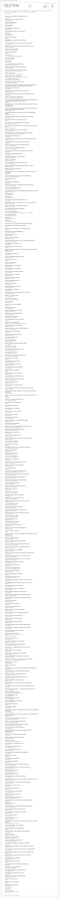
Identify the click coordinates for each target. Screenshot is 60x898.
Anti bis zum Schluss (9, 139)
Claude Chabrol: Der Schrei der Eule (14, 378)
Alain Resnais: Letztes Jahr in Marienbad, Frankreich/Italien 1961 (21, 190)
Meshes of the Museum (9, 163)
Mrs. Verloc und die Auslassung (11, 645)
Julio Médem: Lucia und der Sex (13, 749)
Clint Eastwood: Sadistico (11, 441)
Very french (7, 305)
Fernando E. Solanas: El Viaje (12, 794)
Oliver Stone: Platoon (10, 450)
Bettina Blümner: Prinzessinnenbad (14, 231)
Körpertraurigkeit (8, 62)
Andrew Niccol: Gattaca (11, 662)
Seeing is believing (8, 610)
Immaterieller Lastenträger (10, 631)
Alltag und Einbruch (8, 728)
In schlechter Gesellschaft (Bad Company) (16, 69)
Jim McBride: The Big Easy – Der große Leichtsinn (17, 447)
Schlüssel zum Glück (9, 341)
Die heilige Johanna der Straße (11, 188)
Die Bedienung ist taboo (9, 607)
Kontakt (51, 3)
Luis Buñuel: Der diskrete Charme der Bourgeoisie (18, 627)
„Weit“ (6, 120)
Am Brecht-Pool (8, 553)
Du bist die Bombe (8, 154)
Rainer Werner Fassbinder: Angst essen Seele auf (17, 594)
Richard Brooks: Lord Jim (11, 773)
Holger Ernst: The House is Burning (14, 271)
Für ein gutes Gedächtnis (10, 547)
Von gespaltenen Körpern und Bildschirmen (13, 427)
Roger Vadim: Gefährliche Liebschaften (15, 809)
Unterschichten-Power (9, 296)
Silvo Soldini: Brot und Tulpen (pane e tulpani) (16, 612)
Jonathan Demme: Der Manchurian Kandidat (16, 343)
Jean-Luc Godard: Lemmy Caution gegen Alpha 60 (17, 546)
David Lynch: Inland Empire (11, 237)
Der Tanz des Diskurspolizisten (11, 798)
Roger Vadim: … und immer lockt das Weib (15, 653)
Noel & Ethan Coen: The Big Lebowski (14, 727)
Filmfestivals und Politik (9, 169)
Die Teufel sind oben (9, 466)
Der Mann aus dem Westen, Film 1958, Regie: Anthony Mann (19, 46)
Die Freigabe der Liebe (9, 353)
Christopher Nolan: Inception (12, 135)
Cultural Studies (34, 10)
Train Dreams (8, 34)
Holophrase (7, 744)
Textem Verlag (5, 0)
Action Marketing (8, 290)
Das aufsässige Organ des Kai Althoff (12, 823)
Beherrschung (7, 853)
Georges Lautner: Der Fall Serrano (14, 465)
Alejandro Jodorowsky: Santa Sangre (15, 156)
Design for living (8, 680)
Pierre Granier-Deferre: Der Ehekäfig (14, 737)
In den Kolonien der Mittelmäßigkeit (11, 176)
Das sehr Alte (7, 244)
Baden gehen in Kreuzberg (10, 232)
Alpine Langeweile (8, 810)
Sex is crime (7, 406)
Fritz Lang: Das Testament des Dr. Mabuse (15, 811)
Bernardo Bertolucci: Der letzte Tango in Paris (17, 555)
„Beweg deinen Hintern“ (9, 780)
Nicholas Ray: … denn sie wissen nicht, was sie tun (17, 647)
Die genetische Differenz (9, 698)
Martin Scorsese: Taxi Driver (12, 482)
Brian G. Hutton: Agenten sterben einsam (15, 721)
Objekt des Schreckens (9, 768)
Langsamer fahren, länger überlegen (12, 299)
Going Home (7, 686)
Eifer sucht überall (8, 415)
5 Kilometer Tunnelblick (9, 238)
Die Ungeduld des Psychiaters (11, 577)
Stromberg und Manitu (11, 22)
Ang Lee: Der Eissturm (10, 340)
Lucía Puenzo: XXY (9, 193)
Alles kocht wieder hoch (9, 59)
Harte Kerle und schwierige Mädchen (12, 568)
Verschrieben (7, 683)
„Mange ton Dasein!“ (9, 421)
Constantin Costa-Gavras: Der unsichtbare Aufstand (18, 806)
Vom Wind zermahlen (9, 47)
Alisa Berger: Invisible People (12, 28)
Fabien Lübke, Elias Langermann (13, 75)
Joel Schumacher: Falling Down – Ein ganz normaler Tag (19, 685)
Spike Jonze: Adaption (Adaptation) (13, 367)
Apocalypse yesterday (9, 538)
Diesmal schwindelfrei (9, 513)
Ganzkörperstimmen (9, 816)
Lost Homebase (8, 412)
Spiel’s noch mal (8, 254)
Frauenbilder (7, 397)
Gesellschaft (18, 10)
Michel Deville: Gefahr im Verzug (13, 334)
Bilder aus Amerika (8, 272)
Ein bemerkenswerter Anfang (10, 867)
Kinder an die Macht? (9, 166)
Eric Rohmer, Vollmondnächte (13, 402)
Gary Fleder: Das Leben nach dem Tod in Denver (17, 473)
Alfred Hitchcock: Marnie (11, 515)
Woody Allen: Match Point (11, 295)
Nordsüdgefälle (8, 873)
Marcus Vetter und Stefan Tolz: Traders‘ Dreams (17, 228)
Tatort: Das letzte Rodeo (11, 878)
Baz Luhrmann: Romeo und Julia (13, 746)
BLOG (5, 10)
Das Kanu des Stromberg (10, 23)
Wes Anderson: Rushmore (11, 761)
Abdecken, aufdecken (9, 750)
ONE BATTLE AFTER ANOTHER (11, 50)
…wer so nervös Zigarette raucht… (11, 522)
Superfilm (7, 53)
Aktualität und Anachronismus (10, 218)
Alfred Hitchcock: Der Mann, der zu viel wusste (17, 500)
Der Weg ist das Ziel (9, 795)
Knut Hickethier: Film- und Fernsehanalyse (16, 119)
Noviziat (6, 179)
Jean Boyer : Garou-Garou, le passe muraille (16, 328)
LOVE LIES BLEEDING (9, 58)
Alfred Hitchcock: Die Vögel (12, 521)
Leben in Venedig (8, 613)
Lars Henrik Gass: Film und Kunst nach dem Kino (17, 122)
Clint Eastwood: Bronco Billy (12, 567)
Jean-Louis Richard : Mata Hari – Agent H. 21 (16, 718)
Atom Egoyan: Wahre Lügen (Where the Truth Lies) (17, 292)
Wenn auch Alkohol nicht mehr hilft (11, 356)
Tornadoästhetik (8, 182)
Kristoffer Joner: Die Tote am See (13, 310)
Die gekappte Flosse (9, 194)
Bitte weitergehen (8, 628)
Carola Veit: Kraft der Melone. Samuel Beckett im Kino (19, 150)
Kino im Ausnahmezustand (11, 211)
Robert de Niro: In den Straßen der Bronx (16, 479)
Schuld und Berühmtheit (9, 689)
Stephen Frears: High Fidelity (12, 370)
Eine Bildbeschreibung (9, 91)
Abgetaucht (7, 716)
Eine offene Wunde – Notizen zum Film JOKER (14, 97)
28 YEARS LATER (8, 55)
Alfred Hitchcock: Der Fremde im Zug (14, 497)
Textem (1, 0)
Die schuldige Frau (8, 495)
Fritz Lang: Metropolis (11, 814)
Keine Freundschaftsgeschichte (11, 65)
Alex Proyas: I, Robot (10, 346)
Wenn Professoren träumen (10, 400)
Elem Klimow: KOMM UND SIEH (12, 87)
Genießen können (8, 732)
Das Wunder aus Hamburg (10, 838)
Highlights (7, 666)
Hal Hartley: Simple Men (11, 337)
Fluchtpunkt (7, 756)
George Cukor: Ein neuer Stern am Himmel (15, 734)
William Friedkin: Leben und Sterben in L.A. (15, 476)
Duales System (8, 762)
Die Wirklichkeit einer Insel (10, 562)
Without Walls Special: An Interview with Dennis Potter (19, 184)
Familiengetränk (8, 759)
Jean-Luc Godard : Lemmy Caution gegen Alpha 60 (17, 543)
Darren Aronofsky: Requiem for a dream (15, 673)
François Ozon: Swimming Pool (13, 606)
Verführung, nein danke (9, 657)
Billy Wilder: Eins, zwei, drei (12, 758)
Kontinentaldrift (8, 777)
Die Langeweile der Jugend (12, 78)
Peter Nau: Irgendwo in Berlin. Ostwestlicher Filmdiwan (19, 116)
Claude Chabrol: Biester (11, 381)
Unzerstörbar (7, 41)
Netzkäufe (7, 229)
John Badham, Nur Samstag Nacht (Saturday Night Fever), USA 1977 (21, 779)
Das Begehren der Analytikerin (11, 841)
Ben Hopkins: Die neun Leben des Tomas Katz (16, 676)
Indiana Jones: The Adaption (12, 316)
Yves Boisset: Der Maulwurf (12, 564)
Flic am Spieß (7, 200)
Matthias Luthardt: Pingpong (12, 277)
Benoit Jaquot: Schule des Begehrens (14, 609)
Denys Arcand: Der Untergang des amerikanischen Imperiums (20, 667)
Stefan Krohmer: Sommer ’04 (12, 280)
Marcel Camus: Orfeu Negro (12, 322)
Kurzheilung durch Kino (9, 263)
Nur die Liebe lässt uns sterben (11, 442)
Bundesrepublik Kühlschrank (10, 595)
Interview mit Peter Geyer (10, 206)
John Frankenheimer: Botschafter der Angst (16, 724)
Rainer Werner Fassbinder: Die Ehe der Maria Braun (18, 597)
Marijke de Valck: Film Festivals (13, 168)
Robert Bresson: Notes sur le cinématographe (17, 144)
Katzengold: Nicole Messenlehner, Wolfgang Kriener (19, 223)
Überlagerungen (8, 753)
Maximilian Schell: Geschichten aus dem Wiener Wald (18, 800)
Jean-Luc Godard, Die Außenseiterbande (15, 540)
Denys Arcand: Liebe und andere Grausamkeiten (17, 670)
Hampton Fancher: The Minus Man (13, 650)
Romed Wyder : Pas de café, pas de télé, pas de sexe (18, 854)
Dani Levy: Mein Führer (10, 262)
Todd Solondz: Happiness (11, 405)
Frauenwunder (8, 598)
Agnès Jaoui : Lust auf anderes (13, 304)
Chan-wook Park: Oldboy (11, 352)
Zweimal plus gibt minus (9, 287)
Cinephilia (7, 173)
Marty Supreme (9, 25)
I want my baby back (9, 738)
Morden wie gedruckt (9, 388)
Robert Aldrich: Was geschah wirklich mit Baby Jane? (18, 579)
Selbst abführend (8, 669)
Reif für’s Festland (8, 639)
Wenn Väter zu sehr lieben (10, 475)
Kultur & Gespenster (12, 0)
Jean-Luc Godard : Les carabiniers (14, 549)
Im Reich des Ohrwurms (9, 501)
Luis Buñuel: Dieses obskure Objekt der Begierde (17, 624)
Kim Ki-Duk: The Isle (9, 740)
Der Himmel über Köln (9, 257)
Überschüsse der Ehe (9, 519)
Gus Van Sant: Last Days (11, 259)
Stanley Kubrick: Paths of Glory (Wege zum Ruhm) (17, 782)
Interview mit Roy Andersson (10, 209)
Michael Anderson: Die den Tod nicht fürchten (17, 764)
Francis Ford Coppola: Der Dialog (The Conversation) (18, 659)
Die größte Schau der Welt (10, 157)
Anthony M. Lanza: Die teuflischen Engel (15, 875)
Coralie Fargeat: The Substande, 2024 (14, 64)
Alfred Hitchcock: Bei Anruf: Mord (14, 506)
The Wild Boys (8, 94)
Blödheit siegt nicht (8, 859)
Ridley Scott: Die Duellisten (12, 633)
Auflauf (6, 531)
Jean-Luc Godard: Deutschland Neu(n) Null (16, 527)
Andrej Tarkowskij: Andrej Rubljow (14, 679)
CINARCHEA (7, 142)
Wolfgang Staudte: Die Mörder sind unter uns (17, 863)
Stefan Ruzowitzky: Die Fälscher (13, 246)
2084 (6, 879)
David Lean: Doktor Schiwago (12, 570)
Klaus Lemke (8, 196)
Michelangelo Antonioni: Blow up (13, 524)
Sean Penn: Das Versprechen (12, 459)
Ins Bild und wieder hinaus (10, 550)
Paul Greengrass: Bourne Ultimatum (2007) (15, 225)
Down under (7, 888)
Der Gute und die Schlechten (10, 145)
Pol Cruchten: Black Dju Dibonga (13, 791)
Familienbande (8, 344)
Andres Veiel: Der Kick (10, 283)
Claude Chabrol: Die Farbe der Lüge (14, 376)
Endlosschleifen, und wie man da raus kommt (13, 634)
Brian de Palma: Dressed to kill (13, 435)
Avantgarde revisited (9, 308)
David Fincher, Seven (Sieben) (12, 423)
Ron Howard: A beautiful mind (12, 361)
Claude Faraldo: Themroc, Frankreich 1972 (16, 199)
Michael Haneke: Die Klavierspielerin (14, 828)
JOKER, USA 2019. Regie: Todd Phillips (14, 96)
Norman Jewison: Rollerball (12, 691)
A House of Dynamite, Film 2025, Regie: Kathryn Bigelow (18, 43)
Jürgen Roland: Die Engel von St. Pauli (14, 872)
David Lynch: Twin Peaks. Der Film (13, 411)
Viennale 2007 (8, 217)
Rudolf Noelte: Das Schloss (12, 860)
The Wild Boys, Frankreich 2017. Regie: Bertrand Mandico (19, 93)
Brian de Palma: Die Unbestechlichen (14, 429)
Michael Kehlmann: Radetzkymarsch (14, 630)
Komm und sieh (8, 88)
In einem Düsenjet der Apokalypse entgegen (13, 56)
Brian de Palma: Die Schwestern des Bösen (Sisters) (18, 426)
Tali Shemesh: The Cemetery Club (13, 243)
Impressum (54, 3)
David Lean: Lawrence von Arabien (13, 573)
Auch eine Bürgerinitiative (10, 483)
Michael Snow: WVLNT (10, 307)
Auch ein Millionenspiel (9, 870)
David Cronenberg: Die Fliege (12, 697)
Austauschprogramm (9, 792)
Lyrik (38, 10)
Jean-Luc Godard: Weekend (12, 537)
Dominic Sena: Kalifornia (11, 453)
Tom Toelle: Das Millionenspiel (13, 866)
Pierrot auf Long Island (9, 338)
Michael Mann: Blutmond (11, 417)
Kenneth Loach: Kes (10, 803)
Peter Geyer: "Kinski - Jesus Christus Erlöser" (17, 205)
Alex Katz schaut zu (9, 436)
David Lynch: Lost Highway (11, 414)
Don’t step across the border (10, 478)
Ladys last (7, 359)
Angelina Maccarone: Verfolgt (13, 265)
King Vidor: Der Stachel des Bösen (13, 585)
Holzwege (7, 332)
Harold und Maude (8, 266)
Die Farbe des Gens (9, 368)
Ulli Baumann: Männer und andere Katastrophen (17, 843)
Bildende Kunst (48, 10)
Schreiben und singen (9, 535)
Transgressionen (8, 29)
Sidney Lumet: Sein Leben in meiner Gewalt (15, 485)
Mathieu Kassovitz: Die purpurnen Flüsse (15, 462)
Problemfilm (9, 13)
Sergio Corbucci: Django (11, 444)
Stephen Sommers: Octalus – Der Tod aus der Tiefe (18, 767)
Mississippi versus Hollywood (10, 317)
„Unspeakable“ (8, 151)
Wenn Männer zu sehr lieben (10, 504)
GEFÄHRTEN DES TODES (10, 82)
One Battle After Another (11, 49)
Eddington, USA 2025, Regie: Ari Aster (14, 19)
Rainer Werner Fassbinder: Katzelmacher (15, 591)
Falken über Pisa (8, 804)
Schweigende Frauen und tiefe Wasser (12, 741)
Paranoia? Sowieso (8, 374)
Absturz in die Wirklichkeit (10, 311)
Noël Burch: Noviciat (10, 178)
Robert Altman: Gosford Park (12, 364)
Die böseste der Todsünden (10, 424)
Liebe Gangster (8, 489)
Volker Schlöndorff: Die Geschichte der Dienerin (17, 175)
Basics (6, 882)
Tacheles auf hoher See (9, 281)
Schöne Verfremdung (9, 314)
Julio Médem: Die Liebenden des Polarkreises (16, 752)
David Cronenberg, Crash (11, 694)
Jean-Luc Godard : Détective (12, 530)
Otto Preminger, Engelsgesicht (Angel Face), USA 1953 (18, 582)
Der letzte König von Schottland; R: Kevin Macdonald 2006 (20, 240)
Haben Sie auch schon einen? (10, 347)
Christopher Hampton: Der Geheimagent (15, 644)
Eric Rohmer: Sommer (10, 706)
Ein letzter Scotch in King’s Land (11, 241)
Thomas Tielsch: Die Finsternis (12, 274)
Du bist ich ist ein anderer (10, 677)
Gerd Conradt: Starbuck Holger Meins (15, 588)
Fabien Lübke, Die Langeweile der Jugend (13, 79)
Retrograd (7, 320)
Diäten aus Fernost (8, 302)
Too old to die (7, 469)
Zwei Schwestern (8, 580)
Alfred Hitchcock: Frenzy (11, 503)
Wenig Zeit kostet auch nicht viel (11, 835)
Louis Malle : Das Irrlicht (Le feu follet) (15, 355)
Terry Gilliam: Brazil (10, 665)
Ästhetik (28, 10)
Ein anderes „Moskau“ (9, 586)
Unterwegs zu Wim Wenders (10, 215)
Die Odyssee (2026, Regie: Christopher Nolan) (16, 16)
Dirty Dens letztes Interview (10, 185)
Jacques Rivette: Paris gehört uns (14, 373)
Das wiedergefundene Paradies (11, 556)
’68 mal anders (8, 386)
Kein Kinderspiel (8, 885)
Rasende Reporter (8, 619)
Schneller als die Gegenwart (10, 507)
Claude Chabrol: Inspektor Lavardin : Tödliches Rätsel (19, 387)
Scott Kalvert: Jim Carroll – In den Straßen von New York (20, 688)
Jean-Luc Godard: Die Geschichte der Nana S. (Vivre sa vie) (19, 552)
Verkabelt (7, 226)
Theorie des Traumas (9, 439)
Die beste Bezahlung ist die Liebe (11, 516)
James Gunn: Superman (11, 52)
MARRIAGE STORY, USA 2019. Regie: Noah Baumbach (17, 90)
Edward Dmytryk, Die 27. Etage (12, 576)
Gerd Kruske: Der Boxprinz (12, 837)
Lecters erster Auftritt (9, 418)
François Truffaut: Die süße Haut (13, 621)
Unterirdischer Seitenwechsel (10, 350)
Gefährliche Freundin (9, 68)
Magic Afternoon (8, 592)
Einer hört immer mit (9, 383)
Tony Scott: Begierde (10, 468)
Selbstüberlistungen (9, 663)
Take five (6, 371)
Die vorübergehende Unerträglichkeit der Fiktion (14, 692)
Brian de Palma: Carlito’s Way (12, 432)
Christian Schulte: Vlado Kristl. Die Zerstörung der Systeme (20, 138)
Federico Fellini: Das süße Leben (13, 618)
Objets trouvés (8, 525)
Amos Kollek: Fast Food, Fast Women (14, 561)
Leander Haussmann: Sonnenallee (14, 615)
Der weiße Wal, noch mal (10, 771)
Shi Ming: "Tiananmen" (10, 159)
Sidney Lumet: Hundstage (11, 488)
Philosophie (24, 10)
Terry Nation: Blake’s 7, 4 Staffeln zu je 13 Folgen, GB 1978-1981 (20, 202)
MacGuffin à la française (9, 377)
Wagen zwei (7, 844)
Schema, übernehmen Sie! (10, 826)
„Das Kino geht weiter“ (9, 130)
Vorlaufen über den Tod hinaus (11, 559)
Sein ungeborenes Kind (9, 106)
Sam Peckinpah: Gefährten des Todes (14, 81)
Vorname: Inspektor (9, 393)
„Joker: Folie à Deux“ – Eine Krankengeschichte (14, 74)
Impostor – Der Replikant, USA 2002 (13, 153)
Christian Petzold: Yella (11, 234)
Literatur (14, 10)
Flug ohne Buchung (8, 235)
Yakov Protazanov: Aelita (11, 817)
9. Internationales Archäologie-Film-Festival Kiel (17, 141)
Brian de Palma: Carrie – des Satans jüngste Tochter (18, 438)
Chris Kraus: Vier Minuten (11, 253)
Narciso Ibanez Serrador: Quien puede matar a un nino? (19, 165)
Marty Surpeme (8, 26)
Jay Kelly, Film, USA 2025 (11, 37)
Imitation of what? (8, 648)
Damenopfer (7, 864)
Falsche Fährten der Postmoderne (11, 448)
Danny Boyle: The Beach (11, 638)
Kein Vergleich (7, 117)
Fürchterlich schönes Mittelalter (11, 457)
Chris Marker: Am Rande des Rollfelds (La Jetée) (17, 558)
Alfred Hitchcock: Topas (11, 518)
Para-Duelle (7, 445)
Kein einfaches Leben (9, 35)
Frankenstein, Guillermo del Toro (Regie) (15, 40)
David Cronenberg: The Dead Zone (13, 700)
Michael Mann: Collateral (11, 358)
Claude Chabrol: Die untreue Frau (14, 384)
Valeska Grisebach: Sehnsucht (13, 286)
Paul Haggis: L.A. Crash (11, 298)
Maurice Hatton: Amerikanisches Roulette (16, 470)
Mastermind (7, 32)
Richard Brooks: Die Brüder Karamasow (15, 776)
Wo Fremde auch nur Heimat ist (11, 492)
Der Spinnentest (8, 651)
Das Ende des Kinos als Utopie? (11, 123)
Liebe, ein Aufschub (8, 625)
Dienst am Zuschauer (9, 365)
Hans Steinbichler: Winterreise (13, 268)
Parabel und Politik (8, 813)
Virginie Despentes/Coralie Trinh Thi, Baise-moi (16, 656)
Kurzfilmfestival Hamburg (12, 289)
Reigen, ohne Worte (9, 326)
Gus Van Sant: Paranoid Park (12, 181)
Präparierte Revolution (9, 819)
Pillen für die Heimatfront (9, 110)
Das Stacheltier (9, 890)
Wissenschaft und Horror (10, 454)
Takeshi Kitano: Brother (11, 703)
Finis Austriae (7, 801)
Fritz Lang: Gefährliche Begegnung (14, 399)
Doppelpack (7, 583)
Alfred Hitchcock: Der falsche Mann (14, 494)
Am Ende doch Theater (9, 672)
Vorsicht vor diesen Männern (10, 380)
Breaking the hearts (8, 528)
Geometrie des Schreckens (10, 463)
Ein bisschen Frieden (9, 783)
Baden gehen (7, 707)
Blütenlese (7, 247)
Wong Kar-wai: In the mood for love (14, 743)
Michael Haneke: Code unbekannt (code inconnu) (17, 831)
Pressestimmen (46, 3)
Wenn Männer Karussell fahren (11, 498)
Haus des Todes (8, 44)
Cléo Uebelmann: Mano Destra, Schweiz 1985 (16, 162)
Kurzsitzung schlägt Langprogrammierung (13, 725)
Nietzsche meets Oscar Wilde (11, 510)
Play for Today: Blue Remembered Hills (15, 147)
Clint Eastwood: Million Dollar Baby (14, 319)
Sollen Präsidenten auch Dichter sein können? (14, 472)
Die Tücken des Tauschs (10, 747)
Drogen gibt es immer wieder (10, 675)
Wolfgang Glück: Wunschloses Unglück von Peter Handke (20, 849)
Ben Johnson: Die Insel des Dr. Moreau (14, 641)
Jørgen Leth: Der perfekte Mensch (14, 313)
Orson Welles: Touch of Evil (12, 785)
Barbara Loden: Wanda (11, 600)
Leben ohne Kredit (8, 850)
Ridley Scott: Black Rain (11, 491)
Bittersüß (6, 38)
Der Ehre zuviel (8, 433)
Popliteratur (9, 10)
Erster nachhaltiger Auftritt (10, 654)
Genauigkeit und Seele (9, 362)
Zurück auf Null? (8, 409)
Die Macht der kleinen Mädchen (11, 486)
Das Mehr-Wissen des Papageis (11, 544)
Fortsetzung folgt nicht (9, 541)
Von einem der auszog (10, 214)
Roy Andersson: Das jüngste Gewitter (14, 208)
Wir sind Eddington (8, 20)
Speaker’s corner (8, 847)
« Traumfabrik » (8, 136)
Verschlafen (7, 604)
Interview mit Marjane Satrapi (10, 221)
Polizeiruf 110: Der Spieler (11, 884)
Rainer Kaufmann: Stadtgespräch (13, 840)
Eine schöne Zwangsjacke (10, 127)
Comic (44, 10)
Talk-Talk (6, 403)
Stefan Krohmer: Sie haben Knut (13, 797)
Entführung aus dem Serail (10, 876)
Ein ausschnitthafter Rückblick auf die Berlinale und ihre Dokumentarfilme (19, 212)
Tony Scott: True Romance (11, 456)
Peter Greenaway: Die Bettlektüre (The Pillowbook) (18, 682)
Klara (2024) (8, 61)
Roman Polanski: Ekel (10, 755)
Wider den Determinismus (10, 701)
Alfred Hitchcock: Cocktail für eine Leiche (16, 509)
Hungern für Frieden (9, 589)
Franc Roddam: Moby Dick (11, 770)
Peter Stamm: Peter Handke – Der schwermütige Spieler (19, 846)
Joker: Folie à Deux (10, 72)
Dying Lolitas (7, 460)
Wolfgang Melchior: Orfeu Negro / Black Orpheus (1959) (15, 323)
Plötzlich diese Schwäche (10, 114)
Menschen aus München (10, 197)
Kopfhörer (7, 260)
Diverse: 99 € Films (9, 834)
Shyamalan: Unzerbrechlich (12, 788)
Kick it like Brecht (8, 284)
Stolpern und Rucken (9, 601)
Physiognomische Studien (10, 774)
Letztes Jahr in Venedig (9, 191)
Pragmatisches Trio (8, 856)
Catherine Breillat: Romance (12, 857)
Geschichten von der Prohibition (11, 430)
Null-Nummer (7, 102)
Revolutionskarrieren (9, 571)
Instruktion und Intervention (10, 807)
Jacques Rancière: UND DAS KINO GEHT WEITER (16, 129)
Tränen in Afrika (8, 269)
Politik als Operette (8, 275)
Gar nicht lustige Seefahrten (10, 765)
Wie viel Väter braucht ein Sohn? (11, 480)
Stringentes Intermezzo (9, 278)
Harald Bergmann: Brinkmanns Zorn (14, 256)
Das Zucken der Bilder (9, 712)
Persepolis (8, 220)
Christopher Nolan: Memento (12, 408)
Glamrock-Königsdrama (9, 203)
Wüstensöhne (7, 574)
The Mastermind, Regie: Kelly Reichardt (15, 31)
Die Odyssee (7, 17)
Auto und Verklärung (9, 695)
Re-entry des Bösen (9, 451)
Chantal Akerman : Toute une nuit (13, 325)
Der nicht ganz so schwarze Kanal (11, 891)
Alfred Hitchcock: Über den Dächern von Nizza (17, 512)
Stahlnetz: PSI (8, 887)
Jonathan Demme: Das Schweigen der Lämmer (16, 420)
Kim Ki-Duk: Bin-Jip (9, 301)
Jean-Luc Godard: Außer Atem (13, 187)
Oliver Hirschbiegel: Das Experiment (14, 825)
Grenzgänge (7, 786)
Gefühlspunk (7, 829)
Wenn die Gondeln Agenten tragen (11, 722)
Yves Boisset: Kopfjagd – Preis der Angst (15, 869)
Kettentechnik (7, 565)
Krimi (41, 10)
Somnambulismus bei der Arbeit (11, 719)
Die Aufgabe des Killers (9, 335)
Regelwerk (7, 704)
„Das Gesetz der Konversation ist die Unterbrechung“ (15, 660)
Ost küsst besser (8, 616)
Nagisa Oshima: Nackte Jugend (12, 331)
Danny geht (7, 251)
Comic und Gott (8, 789)
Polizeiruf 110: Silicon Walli (12, 881)
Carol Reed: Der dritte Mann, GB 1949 (14, 349)
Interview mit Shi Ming (9, 160)
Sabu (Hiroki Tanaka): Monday (12, 603)
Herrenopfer (7, 735)
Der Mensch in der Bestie (10, 642)
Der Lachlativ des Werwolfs (10, 329)
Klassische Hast (8, 622)
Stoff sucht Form (8, 832)
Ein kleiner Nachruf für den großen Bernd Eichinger (19, 132)
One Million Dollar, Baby (9, 293)
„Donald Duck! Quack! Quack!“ (11, 148)
